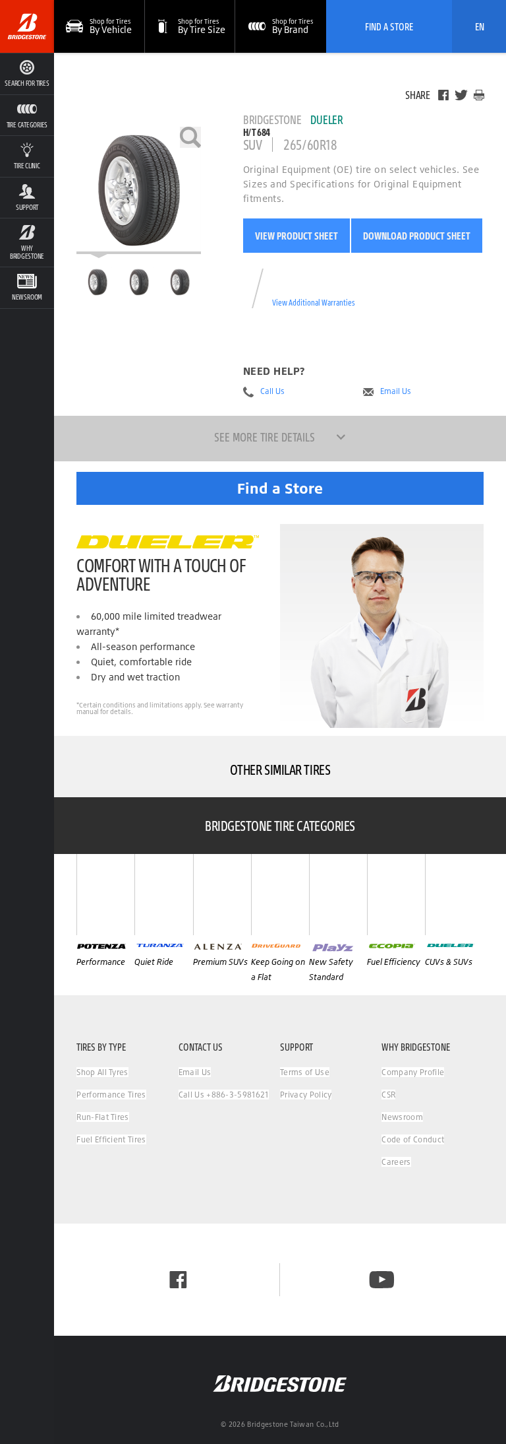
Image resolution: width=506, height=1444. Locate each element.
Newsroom (402, 1117)
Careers (395, 1162)
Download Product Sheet (416, 235)
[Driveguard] (280, 894)
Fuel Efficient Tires (111, 1139)
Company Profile (412, 1072)
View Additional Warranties (313, 302)
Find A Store (389, 26)
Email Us (395, 391)
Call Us (272, 391)
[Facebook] (443, 95)
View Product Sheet (296, 235)
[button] (27, 115)
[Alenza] (222, 894)
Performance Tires (111, 1094)
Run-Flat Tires (102, 1117)
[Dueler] (454, 894)
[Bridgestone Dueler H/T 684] (138, 190)
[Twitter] (461, 95)
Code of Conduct (412, 1139)
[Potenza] (105, 894)
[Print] (479, 95)
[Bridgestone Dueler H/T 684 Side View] (179, 281)
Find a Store (280, 488)
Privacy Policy (305, 1094)
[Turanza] (163, 894)
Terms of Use (304, 1072)
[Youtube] (382, 1279)
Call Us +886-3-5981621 (224, 1094)
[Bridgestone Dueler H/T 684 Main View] (97, 281)
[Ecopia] (396, 894)
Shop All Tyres (102, 1072)
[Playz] (338, 894)
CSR (388, 1094)
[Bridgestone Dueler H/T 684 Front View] (139, 281)
